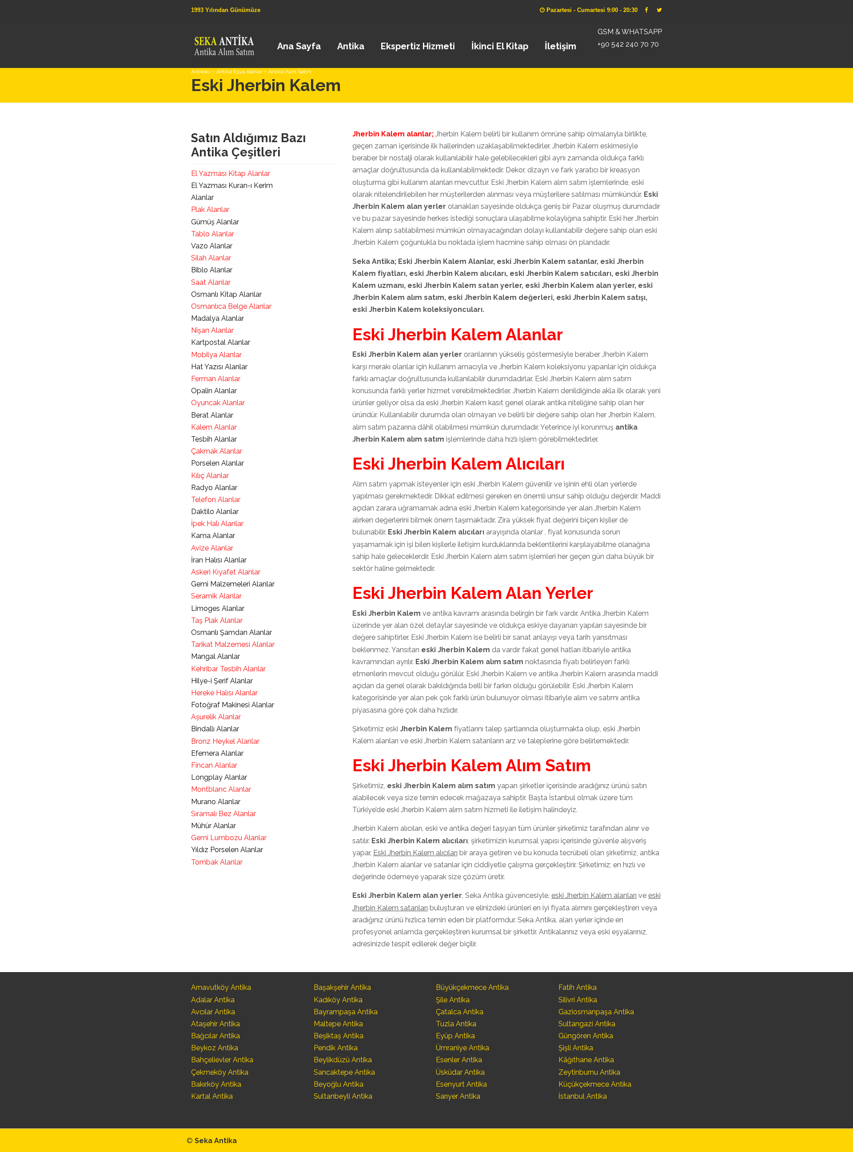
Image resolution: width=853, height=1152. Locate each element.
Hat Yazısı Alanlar (219, 367)
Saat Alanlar (211, 282)
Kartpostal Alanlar (220, 342)
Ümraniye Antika (462, 1048)
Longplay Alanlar (219, 777)
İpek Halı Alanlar (217, 523)
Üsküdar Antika (460, 1072)
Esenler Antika (459, 1060)
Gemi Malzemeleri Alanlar (233, 584)
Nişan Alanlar (212, 330)
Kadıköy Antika (338, 1000)
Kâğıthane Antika (586, 1060)
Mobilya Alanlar (216, 355)
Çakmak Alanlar (216, 451)
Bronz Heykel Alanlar (225, 741)
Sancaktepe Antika (344, 1072)
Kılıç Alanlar (210, 475)
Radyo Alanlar (214, 487)
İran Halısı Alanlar (219, 560)
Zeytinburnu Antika (589, 1072)
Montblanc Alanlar (221, 789)
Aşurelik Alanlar (216, 717)
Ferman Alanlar (215, 379)
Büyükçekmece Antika (472, 987)
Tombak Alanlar (217, 862)
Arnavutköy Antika (221, 987)
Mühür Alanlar (213, 825)
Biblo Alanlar (211, 270)
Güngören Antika (585, 1036)
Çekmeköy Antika (219, 1072)
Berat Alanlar (212, 415)
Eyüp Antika (455, 1036)
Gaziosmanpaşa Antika (596, 1012)
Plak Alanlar (210, 209)
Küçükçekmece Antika (594, 1084)
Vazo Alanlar (211, 246)
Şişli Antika (575, 1048)
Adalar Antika (213, 1000)
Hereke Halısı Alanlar (224, 693)
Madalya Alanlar (217, 318)
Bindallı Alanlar (215, 729)
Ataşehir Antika (215, 1024)
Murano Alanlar (215, 801)
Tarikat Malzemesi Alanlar (233, 644)
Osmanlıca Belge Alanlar (231, 306)
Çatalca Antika (459, 1012)
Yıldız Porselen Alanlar (227, 849)
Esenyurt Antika (461, 1084)
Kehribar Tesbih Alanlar (228, 669)
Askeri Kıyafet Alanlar (225, 572)
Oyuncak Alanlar (218, 403)
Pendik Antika (336, 1048)
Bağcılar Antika (215, 1036)
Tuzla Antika (456, 1024)
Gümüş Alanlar (215, 222)
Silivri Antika (577, 1000)
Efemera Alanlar (217, 753)
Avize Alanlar (212, 548)
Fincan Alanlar (214, 765)
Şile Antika (453, 1000)
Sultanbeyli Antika (343, 1096)
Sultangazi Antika (586, 1024)
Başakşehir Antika (342, 987)
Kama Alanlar (213, 535)
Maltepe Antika (338, 1024)
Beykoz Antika (214, 1048)
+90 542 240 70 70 (628, 44)
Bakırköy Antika (216, 1084)
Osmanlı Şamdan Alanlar (231, 632)
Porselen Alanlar (217, 463)
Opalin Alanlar (214, 391)
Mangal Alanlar (215, 656)
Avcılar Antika (213, 1012)
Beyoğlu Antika (338, 1084)
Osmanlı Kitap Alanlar (226, 294)
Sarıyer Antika (458, 1096)
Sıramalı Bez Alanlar (223, 813)
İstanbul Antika (582, 1096)
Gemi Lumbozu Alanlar (229, 837)
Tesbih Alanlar (214, 439)
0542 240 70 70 (223, 42)
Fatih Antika (577, 987)
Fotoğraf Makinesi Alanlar (232, 705)
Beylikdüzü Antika (343, 1060)
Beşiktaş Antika (338, 1036)
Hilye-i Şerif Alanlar (222, 681)
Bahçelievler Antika (222, 1060)
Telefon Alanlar (215, 499)
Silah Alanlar (211, 258)
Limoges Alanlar (217, 608)
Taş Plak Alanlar (217, 620)
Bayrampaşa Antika (346, 1012)
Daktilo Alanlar (215, 511)
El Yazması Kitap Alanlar (230, 173)
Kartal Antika (212, 1096)
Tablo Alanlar (212, 234)
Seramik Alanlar (216, 596)
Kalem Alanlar (214, 427)
